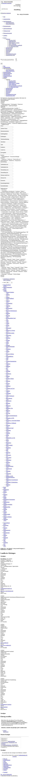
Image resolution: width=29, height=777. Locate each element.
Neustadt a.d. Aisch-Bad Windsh (13, 421)
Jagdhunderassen (12, 41)
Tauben (7, 264)
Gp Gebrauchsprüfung (19, 237)
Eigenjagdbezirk (5, 156)
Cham (7, 321)
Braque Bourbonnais (12, 195)
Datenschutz (5, 766)
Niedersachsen (6, 502)
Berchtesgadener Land (11, 319)
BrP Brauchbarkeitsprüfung (13, 233)
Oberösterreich (6, 533)
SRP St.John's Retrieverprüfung (13, 248)
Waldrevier (11, 160)
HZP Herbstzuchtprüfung (13, 239)
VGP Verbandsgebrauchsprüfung (14, 252)
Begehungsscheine (6, 104)
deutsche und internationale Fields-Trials (18, 234)
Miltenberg (8, 406)
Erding (7, 343)
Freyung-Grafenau (10, 354)
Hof (7, 369)
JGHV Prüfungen (12, 44)
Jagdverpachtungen (13, 105)
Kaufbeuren (8, 374)
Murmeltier (21, 268)
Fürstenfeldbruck (9, 357)
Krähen (16, 260)
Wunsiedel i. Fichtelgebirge (12, 483)
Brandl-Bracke (24, 194)
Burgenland (5, 526)
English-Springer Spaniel (13, 205)
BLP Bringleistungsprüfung (19, 232)
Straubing (8, 465)
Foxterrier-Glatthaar (20, 209)
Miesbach (8, 404)
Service (4, 37)
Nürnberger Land (9, 428)
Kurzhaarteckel (25, 216)
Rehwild (19, 262)
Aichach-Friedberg (10, 293)
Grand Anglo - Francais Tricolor (16, 211)
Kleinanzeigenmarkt (7, 33)
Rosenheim (8, 448)
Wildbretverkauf (5, 124)
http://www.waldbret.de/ (6, 645)
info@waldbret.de (4, 642)
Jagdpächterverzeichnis (16, 116)
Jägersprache (8, 50)
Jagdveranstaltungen (7, 28)
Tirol (4, 541)
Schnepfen (9, 263)
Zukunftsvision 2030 (10, 55)
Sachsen (5, 512)
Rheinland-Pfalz (6, 507)
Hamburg (5, 495)
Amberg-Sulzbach (10, 299)
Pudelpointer (18, 221)
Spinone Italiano (5, 224)
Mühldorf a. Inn (9, 409)
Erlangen (8, 345)
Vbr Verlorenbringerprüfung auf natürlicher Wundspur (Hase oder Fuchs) (13, 252)
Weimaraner (8, 228)
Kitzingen (8, 382)
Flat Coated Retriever (16, 207)
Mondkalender (9, 49)
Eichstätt (8, 341)
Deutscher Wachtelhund (7, 203)
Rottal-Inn (8, 453)
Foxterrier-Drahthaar (10, 209)
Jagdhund (8, 39)
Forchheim (8, 349)
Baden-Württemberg (7, 288)
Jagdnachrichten (6, 19)
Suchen (2, 275)
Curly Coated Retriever (19, 199)
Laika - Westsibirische (16, 218)
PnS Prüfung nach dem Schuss (20, 243)
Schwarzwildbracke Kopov (13, 222)
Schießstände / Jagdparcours (15, 121)
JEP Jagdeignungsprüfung (15, 240)
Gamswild (22, 259)
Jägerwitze (8, 51)
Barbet (22, 191)
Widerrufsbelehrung (7, 765)
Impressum (5, 763)
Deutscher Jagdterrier (23, 202)
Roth (7, 451)
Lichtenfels (8, 394)
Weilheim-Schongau (10, 478)
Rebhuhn (14, 262)
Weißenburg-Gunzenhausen (12, 480)
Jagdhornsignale (9, 47)
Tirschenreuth (9, 469)
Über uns (5, 758)
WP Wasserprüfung (17, 256)
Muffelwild (21, 260)
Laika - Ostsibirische (15, 217)
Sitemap (5, 769)
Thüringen (5, 520)
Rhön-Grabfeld (9, 446)
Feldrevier (10, 159)
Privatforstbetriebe (14, 120)
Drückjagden (14, 104)
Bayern (5, 290)
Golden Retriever (24, 210)
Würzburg (8, 485)
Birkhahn (4, 259)
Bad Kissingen (9, 309)
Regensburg (8, 443)
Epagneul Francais (17, 206)
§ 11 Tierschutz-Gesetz (13, 46)
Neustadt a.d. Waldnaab (11, 423)
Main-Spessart (9, 399)
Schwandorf (8, 458)
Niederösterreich (6, 531)
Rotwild (24, 262)
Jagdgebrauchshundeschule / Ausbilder (10, 108)
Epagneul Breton (8, 206)
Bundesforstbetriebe (6, 113)
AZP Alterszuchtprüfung (7, 232)
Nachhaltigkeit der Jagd (11, 53)
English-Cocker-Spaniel (18, 203)
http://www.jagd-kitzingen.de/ (7, 591)
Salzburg (5, 536)
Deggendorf (8, 328)
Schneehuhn (23, 270)
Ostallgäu (8, 433)
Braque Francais (15, 196)
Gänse (22, 267)
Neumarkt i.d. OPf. (10, 419)
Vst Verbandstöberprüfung (15, 255)
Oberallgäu (8, 431)
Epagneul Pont (8, 207)
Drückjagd (4, 274)
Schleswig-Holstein (7, 517)
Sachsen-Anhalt (6, 515)
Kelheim (8, 377)
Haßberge (8, 367)
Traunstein (8, 472)
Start (4, 16)
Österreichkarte (6, 523)
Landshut (8, 391)
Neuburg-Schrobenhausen (11, 416)
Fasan (17, 259)
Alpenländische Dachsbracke (8, 191)
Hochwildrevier (16, 159)
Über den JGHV (12, 40)
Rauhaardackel (25, 221)
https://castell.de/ (4, 707)
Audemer (18, 191)
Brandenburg (6, 490)
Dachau (7, 326)
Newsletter (5, 768)
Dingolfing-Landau (10, 333)
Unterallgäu (8, 474)
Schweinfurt (8, 460)
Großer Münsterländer (6, 213)
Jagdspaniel (6, 216)
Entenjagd (10, 274)
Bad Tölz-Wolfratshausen (11, 311)
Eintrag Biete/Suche (10, 23)
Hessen (4, 497)
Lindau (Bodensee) (10, 396)
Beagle (17, 192)
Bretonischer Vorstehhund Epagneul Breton (14, 198)
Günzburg (8, 364)
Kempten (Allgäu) (10, 379)
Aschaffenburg (9, 304)
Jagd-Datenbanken (7, 21)
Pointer (12, 221)
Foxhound (25, 207)
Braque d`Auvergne (6, 196)
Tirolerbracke (8, 225)
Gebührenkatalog (7, 767)
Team (4, 761)
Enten (14, 259)
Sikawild (22, 263)
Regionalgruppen (7, 26)
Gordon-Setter (5, 211)
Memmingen (8, 401)
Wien (4, 545)
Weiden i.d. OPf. (9, 476)
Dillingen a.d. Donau (10, 331)
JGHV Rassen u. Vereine (14, 42)
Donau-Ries (8, 336)
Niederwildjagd (16, 274)
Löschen (2, 276)
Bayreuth (8, 316)
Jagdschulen (7, 117)
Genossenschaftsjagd (14, 156)
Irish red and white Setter (10, 214)
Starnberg (8, 463)
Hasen (6, 260)
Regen (7, 441)
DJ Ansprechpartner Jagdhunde (15, 45)
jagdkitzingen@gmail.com (6, 588)
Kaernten (5, 528)
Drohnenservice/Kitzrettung (18, 113)
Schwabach (8, 456)
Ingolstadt (8, 372)
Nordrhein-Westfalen (7, 505)
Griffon (26, 211)
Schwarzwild (16, 263)
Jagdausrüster (17, 115)
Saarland (5, 510)
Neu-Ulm (8, 414)
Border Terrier (16, 194)
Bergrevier (4, 159)
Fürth (7, 359)
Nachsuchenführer (18, 109)
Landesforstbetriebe (12, 119)
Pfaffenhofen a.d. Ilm (10, 438)
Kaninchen (11, 260)
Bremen (5, 493)
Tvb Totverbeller (22, 250)
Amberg (7, 297)
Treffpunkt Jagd (6, 30)
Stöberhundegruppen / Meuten (20, 111)
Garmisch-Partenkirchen (11, 362)
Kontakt (5, 762)
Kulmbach (8, 386)
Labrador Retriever (6, 217)
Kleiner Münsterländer (15, 216)
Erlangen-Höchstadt (10, 347)
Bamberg (8, 314)
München (8, 411)
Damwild (9, 259)
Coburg (7, 324)
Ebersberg (8, 338)
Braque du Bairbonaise (23, 195)
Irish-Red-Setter (20, 214)
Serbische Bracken (24, 222)
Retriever (4, 222)
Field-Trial (11, 237)
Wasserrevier (18, 160)
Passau (7, 436)
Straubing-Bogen (9, 467)
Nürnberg (8, 426)
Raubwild (9, 262)
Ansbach (8, 301)
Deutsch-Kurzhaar (14, 200)
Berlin (4, 488)
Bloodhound (9, 194)
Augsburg (8, 306)
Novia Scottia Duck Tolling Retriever (17, 220)
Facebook (5, 772)
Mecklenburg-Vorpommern (9, 500)
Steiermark (5, 538)
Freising (7, 352)
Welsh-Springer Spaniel (17, 228)
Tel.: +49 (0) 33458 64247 (6, 774)
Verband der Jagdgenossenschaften (19, 123)
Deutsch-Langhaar (23, 200)
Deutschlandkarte (7, 285)
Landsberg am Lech (10, 389)
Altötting (8, 295)
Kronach (8, 384)
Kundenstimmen (6, 760)
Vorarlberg (5, 543)
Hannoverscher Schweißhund (19, 213)
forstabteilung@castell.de (6, 704)
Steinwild (20, 271)
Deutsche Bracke (14, 202)
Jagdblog (5, 35)
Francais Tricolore (15, 210)
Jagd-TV (8, 52)
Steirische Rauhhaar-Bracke (16, 224)
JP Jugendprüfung (20, 241)
